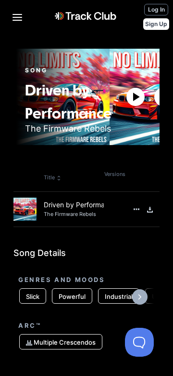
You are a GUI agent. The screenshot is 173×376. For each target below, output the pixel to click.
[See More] (136, 209)
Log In (156, 9)
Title (49, 177)
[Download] (150, 209)
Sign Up (156, 23)
